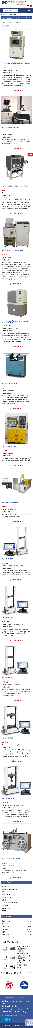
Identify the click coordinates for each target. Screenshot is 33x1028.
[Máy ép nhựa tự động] (16, 428)
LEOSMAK (5, 905)
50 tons (4, 450)
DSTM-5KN (5, 563)
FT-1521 (4, 67)
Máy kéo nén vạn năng (8, 22)
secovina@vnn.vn (11, 1009)
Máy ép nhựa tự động (9, 446)
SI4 (3, 388)
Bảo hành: (5, 72)
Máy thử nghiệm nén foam (10, 128)
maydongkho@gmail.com (23, 1009)
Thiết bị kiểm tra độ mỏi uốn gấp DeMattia (16, 63)
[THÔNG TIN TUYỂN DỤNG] (13, 948)
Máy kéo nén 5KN (7, 559)
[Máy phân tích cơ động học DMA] (16, 232)
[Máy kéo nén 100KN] (16, 780)
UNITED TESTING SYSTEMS (10, 903)
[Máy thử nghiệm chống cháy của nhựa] (16, 167)
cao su (17, 22)
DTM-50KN (5, 742)
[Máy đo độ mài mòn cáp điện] (16, 840)
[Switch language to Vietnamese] (31, 6)
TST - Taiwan (6, 892)
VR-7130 (4, 255)
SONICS (4, 911)
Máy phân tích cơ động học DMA (12, 250)
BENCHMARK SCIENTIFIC (9, 889)
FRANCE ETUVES (7, 897)
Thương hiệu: (6, 70)
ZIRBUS (4, 886)
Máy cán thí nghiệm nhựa (10, 384)
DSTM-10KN (5, 621)
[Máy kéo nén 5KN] (16, 540)
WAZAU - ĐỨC (6, 908)
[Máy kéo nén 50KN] (16, 719)
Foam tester (5, 25)
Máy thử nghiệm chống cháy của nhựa (14, 186)
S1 (2, 132)
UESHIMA (5, 900)
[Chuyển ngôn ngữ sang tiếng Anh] (28, 6)
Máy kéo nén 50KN (7, 738)
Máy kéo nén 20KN (7, 677)
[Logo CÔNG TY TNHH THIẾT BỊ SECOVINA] (16, 3)
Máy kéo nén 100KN (8, 798)
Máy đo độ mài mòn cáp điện (11, 859)
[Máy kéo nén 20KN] (16, 659)
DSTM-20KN (5, 682)
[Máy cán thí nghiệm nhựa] (16, 365)
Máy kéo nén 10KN (7, 617)
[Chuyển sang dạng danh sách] (29, 18)
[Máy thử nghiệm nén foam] (16, 109)
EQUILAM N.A (6, 894)
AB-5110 (4, 863)
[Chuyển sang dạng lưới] (27, 18)
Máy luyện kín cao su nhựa (10, 502)
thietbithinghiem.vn (24, 1012)
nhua (21, 22)
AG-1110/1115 (6, 325)
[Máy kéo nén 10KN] (16, 599)
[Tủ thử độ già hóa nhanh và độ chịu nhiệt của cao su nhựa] (16, 303)
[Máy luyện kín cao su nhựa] (16, 484)
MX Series (5, 507)
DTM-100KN (5, 803)
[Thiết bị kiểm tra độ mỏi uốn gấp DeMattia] (16, 45)
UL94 (3, 190)
